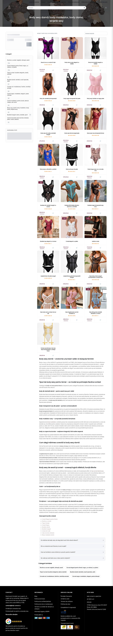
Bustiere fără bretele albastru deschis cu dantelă (72, 206)
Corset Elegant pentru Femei (49, 519)
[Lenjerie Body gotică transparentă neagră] (72, 262)
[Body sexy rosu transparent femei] (96, 119)
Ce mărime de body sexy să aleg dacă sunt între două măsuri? (59, 540)
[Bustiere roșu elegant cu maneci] (48, 227)
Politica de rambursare (73, 2)
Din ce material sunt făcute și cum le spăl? (53, 546)
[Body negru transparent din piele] (72, 84)
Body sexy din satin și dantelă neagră (48, 133)
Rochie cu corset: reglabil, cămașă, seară (51, 567)
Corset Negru (45, 525)
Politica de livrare (39, 599)
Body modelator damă (48, 535)
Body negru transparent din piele (72, 98)
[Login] (102, 7)
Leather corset (95, 241)
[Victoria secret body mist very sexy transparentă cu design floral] (48, 334)
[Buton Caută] (84, 7)
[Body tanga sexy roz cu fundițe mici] (96, 155)
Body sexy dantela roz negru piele (95, 98)
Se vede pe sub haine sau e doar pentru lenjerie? (55, 558)
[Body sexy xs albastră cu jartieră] (48, 155)
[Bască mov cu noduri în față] (48, 48)
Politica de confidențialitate (89, 2)
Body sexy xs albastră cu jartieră (48, 169)
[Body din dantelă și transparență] (48, 84)
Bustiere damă (46, 527)
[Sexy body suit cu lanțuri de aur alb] (48, 298)
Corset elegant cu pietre (72, 241)
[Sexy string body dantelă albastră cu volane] (96, 298)
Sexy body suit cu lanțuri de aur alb (48, 312)
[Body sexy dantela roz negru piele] (96, 84)
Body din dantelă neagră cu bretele (95, 63)
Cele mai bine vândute (48, 533)
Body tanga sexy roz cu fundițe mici (95, 169)
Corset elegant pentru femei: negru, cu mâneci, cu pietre (82, 567)
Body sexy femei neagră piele (72, 133)
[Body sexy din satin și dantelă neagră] (48, 119)
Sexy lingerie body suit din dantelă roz (71, 312)
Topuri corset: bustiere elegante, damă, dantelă (53, 572)
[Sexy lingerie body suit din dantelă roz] (72, 298)
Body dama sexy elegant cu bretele (72, 63)
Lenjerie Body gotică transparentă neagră (71, 276)
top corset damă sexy (97, 471)
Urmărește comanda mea (13, 608)
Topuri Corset (45, 523)
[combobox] (55, 8)
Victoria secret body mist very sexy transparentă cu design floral (48, 349)
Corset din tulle (46, 531)
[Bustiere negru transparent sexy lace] (96, 191)
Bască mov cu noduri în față (48, 62)
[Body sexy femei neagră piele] (72, 119)
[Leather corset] (96, 227)
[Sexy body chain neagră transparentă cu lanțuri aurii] (96, 262)
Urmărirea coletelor (34, 2)
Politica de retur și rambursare (43, 604)
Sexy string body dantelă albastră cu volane (95, 312)
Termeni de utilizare (67, 601)
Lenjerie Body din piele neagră (48, 276)
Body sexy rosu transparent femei (95, 133)
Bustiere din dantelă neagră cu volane (48, 206)
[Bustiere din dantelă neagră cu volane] (48, 191)
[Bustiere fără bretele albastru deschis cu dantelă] (72, 191)
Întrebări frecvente (102, 2)
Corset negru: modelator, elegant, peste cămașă (85, 576)
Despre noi (50, 2)
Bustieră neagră (46, 529)
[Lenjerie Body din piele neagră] (48, 262)
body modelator (51, 422)
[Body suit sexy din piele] (72, 155)
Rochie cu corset (46, 521)
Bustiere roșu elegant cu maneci (48, 241)
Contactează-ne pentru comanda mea (17, 611)
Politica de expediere (60, 2)
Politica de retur (65, 604)
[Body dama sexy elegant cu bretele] (72, 48)
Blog (35, 596)
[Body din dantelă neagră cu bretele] (96, 48)
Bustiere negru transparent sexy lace (95, 206)
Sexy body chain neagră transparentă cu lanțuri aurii (95, 276)
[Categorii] (97, 7)
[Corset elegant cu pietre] (72, 227)
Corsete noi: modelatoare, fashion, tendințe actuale (54, 576)
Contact (43, 2)
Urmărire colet (65, 599)
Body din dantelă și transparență (48, 98)
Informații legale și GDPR (41, 611)
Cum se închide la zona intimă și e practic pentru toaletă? (58, 552)
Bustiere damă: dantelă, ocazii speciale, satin (82, 572)
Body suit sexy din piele (72, 169)
